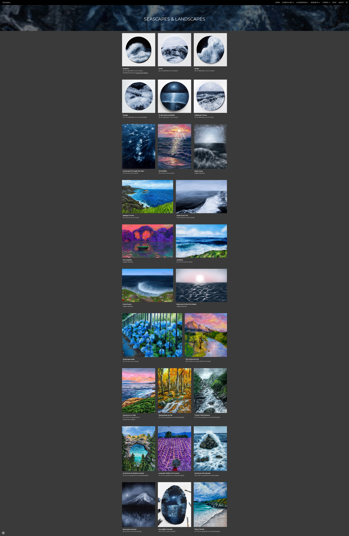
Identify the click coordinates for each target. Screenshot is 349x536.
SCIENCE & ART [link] (287, 2)
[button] (347, 2)
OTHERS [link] (325, 2)
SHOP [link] (334, 2)
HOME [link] (277, 2)
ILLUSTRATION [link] (302, 2)
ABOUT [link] (341, 2)
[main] (174, 18)
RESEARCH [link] (314, 2)
